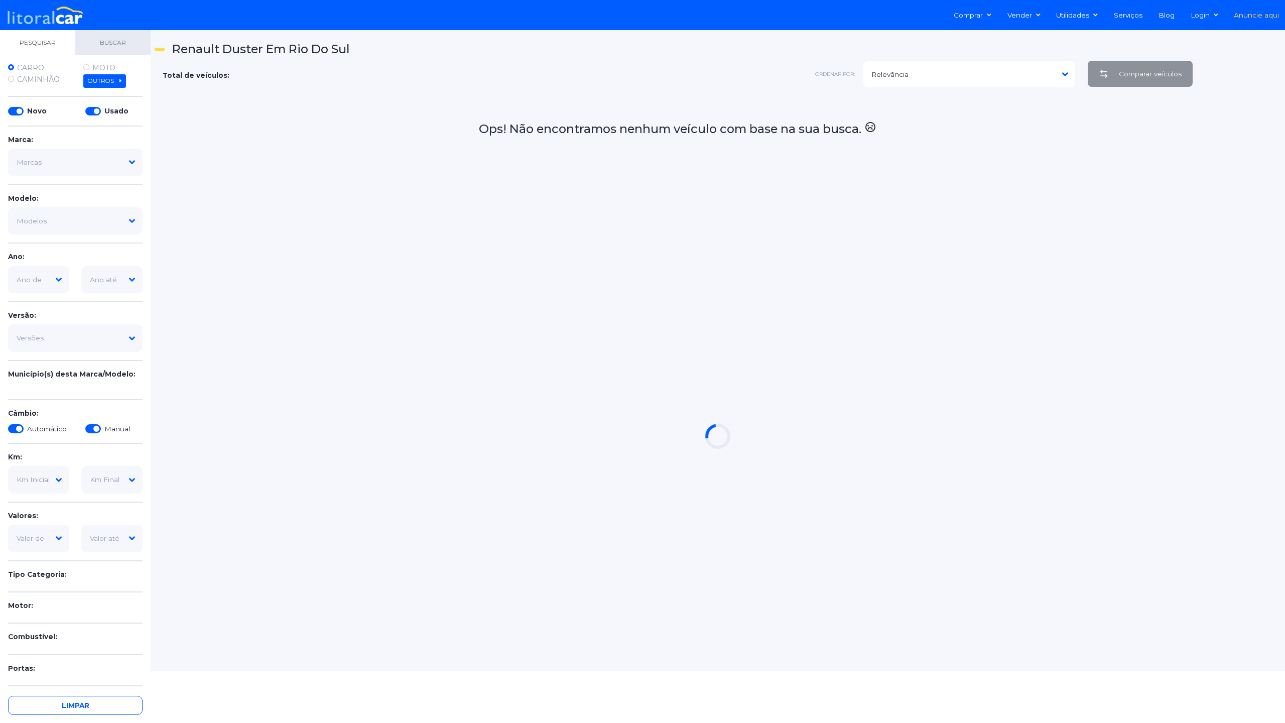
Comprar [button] (968, 15)
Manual (117, 429)
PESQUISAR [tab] (38, 42)
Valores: (23, 516)
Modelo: (23, 198)
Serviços (1128, 15)
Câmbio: (23, 413)
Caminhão (38, 79)
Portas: (21, 668)
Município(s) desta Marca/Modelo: (72, 374)
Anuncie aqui (1256, 15)
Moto (103, 67)
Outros (101, 80)
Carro (30, 67)
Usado (116, 111)
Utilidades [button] (1072, 15)
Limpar (75, 705)
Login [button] (1200, 15)
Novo (37, 111)
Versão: (22, 315)
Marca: (20, 140)
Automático (47, 429)
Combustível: (32, 637)
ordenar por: (835, 74)
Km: (15, 457)
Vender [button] (1019, 15)
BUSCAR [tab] (113, 42)
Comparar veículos (1150, 74)
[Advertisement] (1241, 246)
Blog (1167, 15)
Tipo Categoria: (37, 574)
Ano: (16, 257)
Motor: (20, 605)
